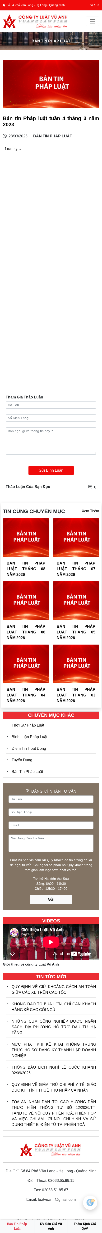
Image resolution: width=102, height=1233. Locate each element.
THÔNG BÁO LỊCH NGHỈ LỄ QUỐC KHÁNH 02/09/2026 (54, 1070)
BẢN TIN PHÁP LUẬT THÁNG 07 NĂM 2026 (76, 569)
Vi (91, 5)
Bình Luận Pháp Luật (29, 737)
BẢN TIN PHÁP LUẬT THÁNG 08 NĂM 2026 (26, 569)
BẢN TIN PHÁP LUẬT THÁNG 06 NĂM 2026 (26, 632)
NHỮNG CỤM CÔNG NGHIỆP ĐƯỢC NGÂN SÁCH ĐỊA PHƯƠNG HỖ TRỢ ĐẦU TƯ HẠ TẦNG (54, 1027)
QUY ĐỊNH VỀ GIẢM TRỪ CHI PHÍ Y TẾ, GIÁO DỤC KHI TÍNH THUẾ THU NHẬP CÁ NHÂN (54, 1087)
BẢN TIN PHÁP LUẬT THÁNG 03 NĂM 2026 (76, 695)
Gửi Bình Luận (51, 470)
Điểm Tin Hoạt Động (29, 748)
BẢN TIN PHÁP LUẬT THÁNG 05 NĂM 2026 (76, 632)
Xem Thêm (90, 511)
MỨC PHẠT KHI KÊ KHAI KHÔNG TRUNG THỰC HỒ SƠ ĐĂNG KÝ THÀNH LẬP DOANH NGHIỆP (54, 1050)
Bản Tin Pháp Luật (27, 772)
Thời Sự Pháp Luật (28, 725)
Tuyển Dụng (22, 760)
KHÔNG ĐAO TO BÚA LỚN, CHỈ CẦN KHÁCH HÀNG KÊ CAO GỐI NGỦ (54, 1007)
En (97, 5)
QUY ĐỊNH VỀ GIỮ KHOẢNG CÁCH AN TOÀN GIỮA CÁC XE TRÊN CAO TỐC (54, 989)
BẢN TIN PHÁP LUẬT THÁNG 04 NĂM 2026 (26, 695)
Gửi (51, 899)
